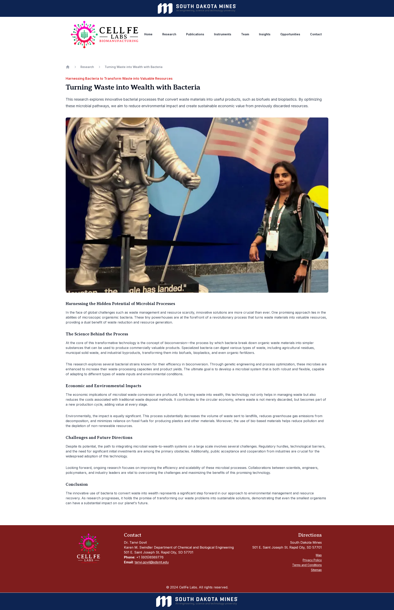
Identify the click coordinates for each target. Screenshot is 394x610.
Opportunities (290, 34)
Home (148, 34)
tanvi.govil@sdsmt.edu (152, 562)
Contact (316, 34)
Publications (195, 34)
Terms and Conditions (307, 565)
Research (169, 34)
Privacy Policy (312, 560)
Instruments (222, 34)
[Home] (68, 67)
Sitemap (316, 570)
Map (319, 555)
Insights (264, 34)
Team (245, 34)
